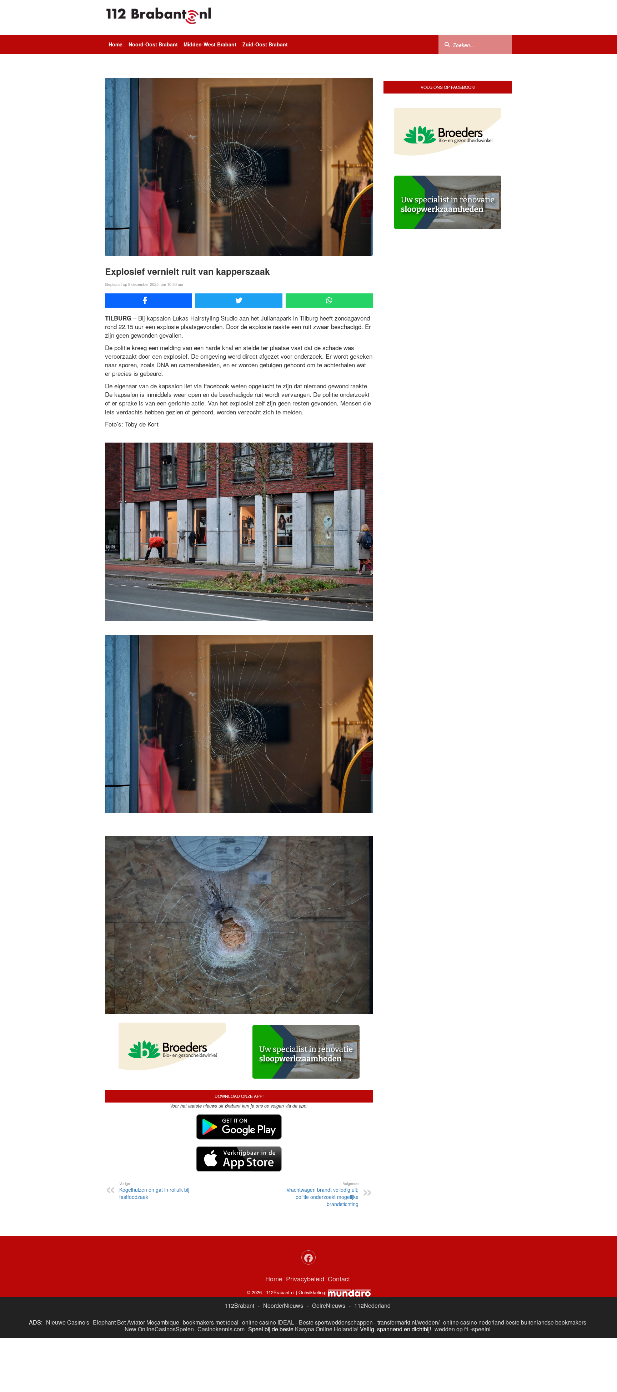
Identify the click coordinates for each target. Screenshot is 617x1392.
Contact (339, 1278)
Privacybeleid (305, 1278)
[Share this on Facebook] (148, 300)
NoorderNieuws (283, 1305)
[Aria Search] (447, 44)
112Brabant (239, 1305)
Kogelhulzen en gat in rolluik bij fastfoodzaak (154, 1190)
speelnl (481, 1329)
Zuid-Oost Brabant (265, 44)
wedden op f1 (452, 1329)
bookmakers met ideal (211, 1322)
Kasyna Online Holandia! (326, 1329)
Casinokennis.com (221, 1329)
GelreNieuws (328, 1305)
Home (115, 44)
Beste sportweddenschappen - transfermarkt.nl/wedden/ (369, 1322)
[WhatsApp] (329, 300)
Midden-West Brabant (210, 44)
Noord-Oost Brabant (153, 44)
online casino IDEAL (268, 1322)
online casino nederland (473, 1322)
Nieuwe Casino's (67, 1322)
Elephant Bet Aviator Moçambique (136, 1322)
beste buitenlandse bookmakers (546, 1322)
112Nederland (372, 1305)
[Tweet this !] (238, 300)
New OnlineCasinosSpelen (159, 1329)
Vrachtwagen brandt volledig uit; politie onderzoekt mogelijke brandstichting (322, 1193)
